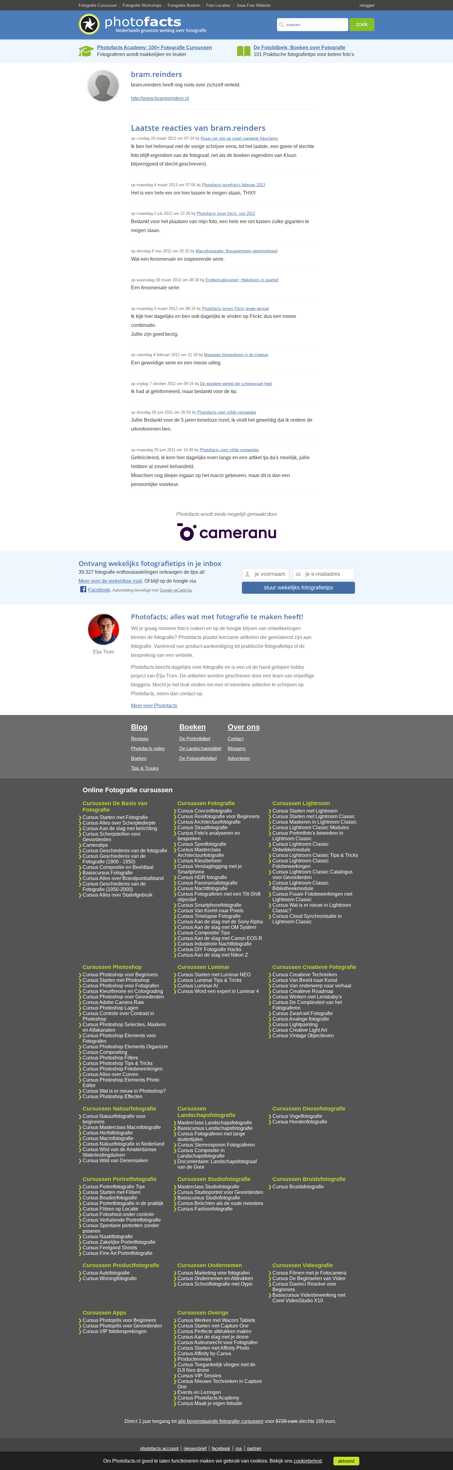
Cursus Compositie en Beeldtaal (118, 867)
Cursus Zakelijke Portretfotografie (119, 1242)
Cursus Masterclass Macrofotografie (122, 1127)
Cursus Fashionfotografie (205, 1208)
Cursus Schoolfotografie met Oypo (215, 1284)
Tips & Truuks (145, 768)
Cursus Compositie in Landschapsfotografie (201, 1153)
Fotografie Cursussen (98, 5)
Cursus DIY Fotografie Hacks (209, 949)
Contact (235, 738)
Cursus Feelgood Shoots (110, 1247)
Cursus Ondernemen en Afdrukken (215, 1278)
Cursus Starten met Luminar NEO (214, 974)
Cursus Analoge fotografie (300, 1019)
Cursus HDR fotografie (202, 877)
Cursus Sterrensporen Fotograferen (216, 1144)
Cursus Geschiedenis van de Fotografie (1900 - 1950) (114, 858)
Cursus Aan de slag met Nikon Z (213, 955)
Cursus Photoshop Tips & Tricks (118, 1063)
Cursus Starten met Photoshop (116, 980)
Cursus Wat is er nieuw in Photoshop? (124, 1091)
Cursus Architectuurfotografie (209, 822)
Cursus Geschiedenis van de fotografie (125, 850)
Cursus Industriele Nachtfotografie (215, 943)
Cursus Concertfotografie (205, 810)
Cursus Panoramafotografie (208, 883)
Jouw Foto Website (253, 5)
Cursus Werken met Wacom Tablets (216, 1320)
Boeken (138, 758)
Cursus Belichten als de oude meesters (220, 1203)
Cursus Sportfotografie (202, 844)
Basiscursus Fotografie (108, 872)
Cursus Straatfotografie (203, 827)
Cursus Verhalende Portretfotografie (122, 1220)
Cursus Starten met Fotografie (115, 817)
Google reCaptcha (176, 590)
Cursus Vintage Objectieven (303, 1035)
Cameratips (95, 845)
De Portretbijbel (194, 738)
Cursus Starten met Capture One (213, 1325)
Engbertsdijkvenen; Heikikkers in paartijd (242, 280)
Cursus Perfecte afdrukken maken (214, 1331)
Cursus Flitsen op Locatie (110, 1208)
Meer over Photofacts (154, 705)
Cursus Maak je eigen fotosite (210, 1403)
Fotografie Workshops (142, 5)
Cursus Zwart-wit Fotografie (302, 1013)
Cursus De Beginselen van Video (308, 1278)
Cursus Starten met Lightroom (304, 810)
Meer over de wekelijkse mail (110, 581)
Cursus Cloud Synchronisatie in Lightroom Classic (307, 919)
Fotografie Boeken (184, 5)
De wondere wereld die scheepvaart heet (236, 383)
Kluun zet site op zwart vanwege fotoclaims (239, 138)
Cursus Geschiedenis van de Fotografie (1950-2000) (114, 886)
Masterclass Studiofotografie (208, 1186)
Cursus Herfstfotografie (108, 1132)
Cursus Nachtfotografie (203, 888)
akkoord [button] (346, 1461)
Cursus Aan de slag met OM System (217, 927)
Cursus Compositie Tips (204, 932)
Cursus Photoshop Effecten (112, 1096)
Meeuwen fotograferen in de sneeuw (236, 354)
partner (254, 1448)
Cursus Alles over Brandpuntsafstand (123, 878)
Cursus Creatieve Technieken (304, 974)
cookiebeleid (308, 1461)
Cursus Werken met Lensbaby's (307, 996)
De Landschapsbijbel (200, 748)
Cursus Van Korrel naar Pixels (210, 910)
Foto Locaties (218, 5)
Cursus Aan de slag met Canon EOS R (220, 938)
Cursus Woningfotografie (110, 1278)
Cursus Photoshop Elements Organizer (125, 1046)
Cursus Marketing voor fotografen (214, 1272)
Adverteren (239, 758)
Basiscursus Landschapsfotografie (215, 1128)
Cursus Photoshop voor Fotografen (121, 985)
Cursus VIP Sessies (199, 1375)
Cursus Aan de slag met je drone (213, 1336)
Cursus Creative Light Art (299, 1030)
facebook (221, 1448)
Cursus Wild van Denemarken (115, 1160)
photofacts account (159, 1448)
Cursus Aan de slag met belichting (120, 828)
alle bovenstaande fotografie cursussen (220, 1421)
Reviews (140, 738)
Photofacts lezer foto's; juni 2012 (226, 213)
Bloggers (237, 748)
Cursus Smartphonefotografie (210, 905)
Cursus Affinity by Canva (204, 1353)
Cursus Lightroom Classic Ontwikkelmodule (300, 846)
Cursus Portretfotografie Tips (114, 1186)
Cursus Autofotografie (106, 1272)
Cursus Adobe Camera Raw (113, 1002)
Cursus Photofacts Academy (208, 1397)
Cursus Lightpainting (295, 1024)
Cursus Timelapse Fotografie (209, 916)
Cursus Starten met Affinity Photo (213, 1348)
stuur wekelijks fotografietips (298, 587)
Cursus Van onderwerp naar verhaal (311, 985)
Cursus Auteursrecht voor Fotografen (218, 1342)
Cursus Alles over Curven (110, 1074)
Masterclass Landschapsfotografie (215, 1122)
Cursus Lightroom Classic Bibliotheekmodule (300, 885)
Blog (139, 727)
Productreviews (194, 1359)
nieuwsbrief (195, 1448)
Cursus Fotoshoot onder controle (118, 1214)
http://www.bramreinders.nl (160, 98)
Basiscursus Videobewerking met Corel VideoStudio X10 (308, 1297)
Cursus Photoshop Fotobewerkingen (123, 1068)
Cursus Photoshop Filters (110, 1057)
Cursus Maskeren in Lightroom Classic (314, 822)
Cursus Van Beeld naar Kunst (304, 980)
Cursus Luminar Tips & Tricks (210, 980)
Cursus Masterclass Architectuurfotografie (201, 852)
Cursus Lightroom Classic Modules (310, 827)
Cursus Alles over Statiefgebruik (118, 895)
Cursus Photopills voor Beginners (119, 1320)
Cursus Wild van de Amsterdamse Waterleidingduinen (120, 1152)
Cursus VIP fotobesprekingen (115, 1331)
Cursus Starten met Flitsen (112, 1192)
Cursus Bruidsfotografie (298, 1186)
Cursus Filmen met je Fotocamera (309, 1272)
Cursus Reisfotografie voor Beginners (218, 816)
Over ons (244, 727)
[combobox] (312, 24)
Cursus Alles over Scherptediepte (119, 822)
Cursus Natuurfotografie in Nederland (123, 1144)
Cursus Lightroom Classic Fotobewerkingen (300, 863)
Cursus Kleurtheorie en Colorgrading (123, 991)
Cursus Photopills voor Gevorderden (122, 1325)
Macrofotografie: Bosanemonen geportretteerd (236, 251)
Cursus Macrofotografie (108, 1138)
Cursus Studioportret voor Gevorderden (220, 1192)
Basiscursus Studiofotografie (209, 1197)
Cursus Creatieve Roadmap (302, 991)
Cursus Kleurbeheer (200, 860)
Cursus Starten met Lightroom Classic (313, 816)
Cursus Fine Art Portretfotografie (118, 1253)
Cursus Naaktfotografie (108, 1236)
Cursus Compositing (105, 1052)
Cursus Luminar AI (198, 985)
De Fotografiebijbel (198, 758)
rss (238, 1448)
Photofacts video (148, 748)
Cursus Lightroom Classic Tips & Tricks (315, 855)
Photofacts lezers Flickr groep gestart (235, 308)
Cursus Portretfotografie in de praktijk (123, 1203)
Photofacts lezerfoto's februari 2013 (233, 185)
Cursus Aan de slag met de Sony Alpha (220, 921)
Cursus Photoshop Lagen (110, 1007)
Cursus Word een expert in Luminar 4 (218, 991)
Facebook (99, 589)
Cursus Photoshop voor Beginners (120, 974)
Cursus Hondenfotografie (299, 1121)
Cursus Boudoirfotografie (110, 1197)
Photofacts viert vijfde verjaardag (226, 412)
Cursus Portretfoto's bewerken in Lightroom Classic (307, 835)
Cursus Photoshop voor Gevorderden (123, 996)
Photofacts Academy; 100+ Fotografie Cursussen (154, 47)
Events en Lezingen (199, 1392)
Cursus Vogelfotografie (297, 1116)
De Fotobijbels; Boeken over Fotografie (299, 47)
